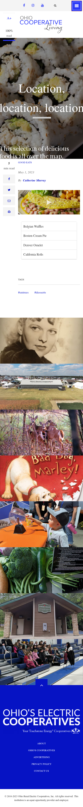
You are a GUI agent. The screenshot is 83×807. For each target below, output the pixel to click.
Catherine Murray (34, 180)
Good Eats (25, 162)
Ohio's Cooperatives (41, 750)
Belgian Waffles (33, 226)
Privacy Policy (42, 763)
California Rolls (33, 254)
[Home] (42, 24)
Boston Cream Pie (35, 235)
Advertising (41, 757)
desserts (41, 292)
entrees (24, 292)
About (41, 743)
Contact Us (41, 770)
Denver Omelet (33, 245)
